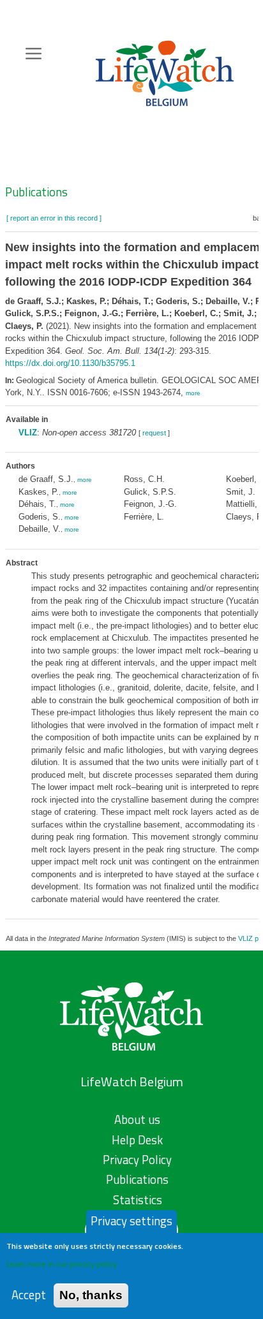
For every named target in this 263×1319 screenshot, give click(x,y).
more (193, 393)
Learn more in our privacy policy (61, 1264)
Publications (36, 192)
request (154, 433)
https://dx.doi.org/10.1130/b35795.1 (70, 363)
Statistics (137, 1200)
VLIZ (28, 432)
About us (137, 1119)
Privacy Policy (137, 1160)
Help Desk (137, 1140)
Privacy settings (131, 1221)
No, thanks (91, 1295)
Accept (28, 1295)
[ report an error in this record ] (53, 218)
